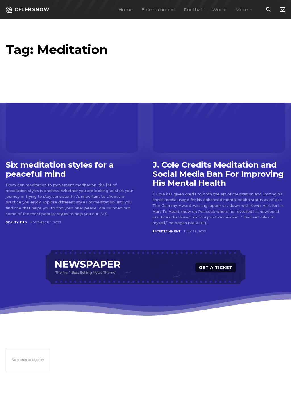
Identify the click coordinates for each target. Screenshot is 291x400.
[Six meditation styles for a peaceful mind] (72, 116)
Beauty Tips (16, 222)
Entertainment (166, 231)
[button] (268, 10)
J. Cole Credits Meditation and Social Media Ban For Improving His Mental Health (218, 174)
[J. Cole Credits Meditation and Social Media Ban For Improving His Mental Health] (219, 116)
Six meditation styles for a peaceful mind (60, 169)
